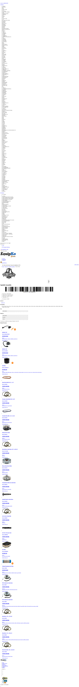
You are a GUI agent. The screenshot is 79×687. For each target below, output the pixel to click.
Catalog (77, 264)
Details (3, 340)
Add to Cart (3, 302)
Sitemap (3, 667)
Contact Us (3, 260)
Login (3, 245)
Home (3, 266)
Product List (6, 266)
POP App (4, 262)
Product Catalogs (4, 663)
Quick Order (4, 259)
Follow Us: (3, 669)
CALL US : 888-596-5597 (4, 3)
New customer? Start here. (6, 247)
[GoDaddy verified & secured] (4, 678)
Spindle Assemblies (12, 266)
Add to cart (6, 340)
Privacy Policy (4, 665)
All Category (2, 192)
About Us (3, 258)
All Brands (2, 4)
